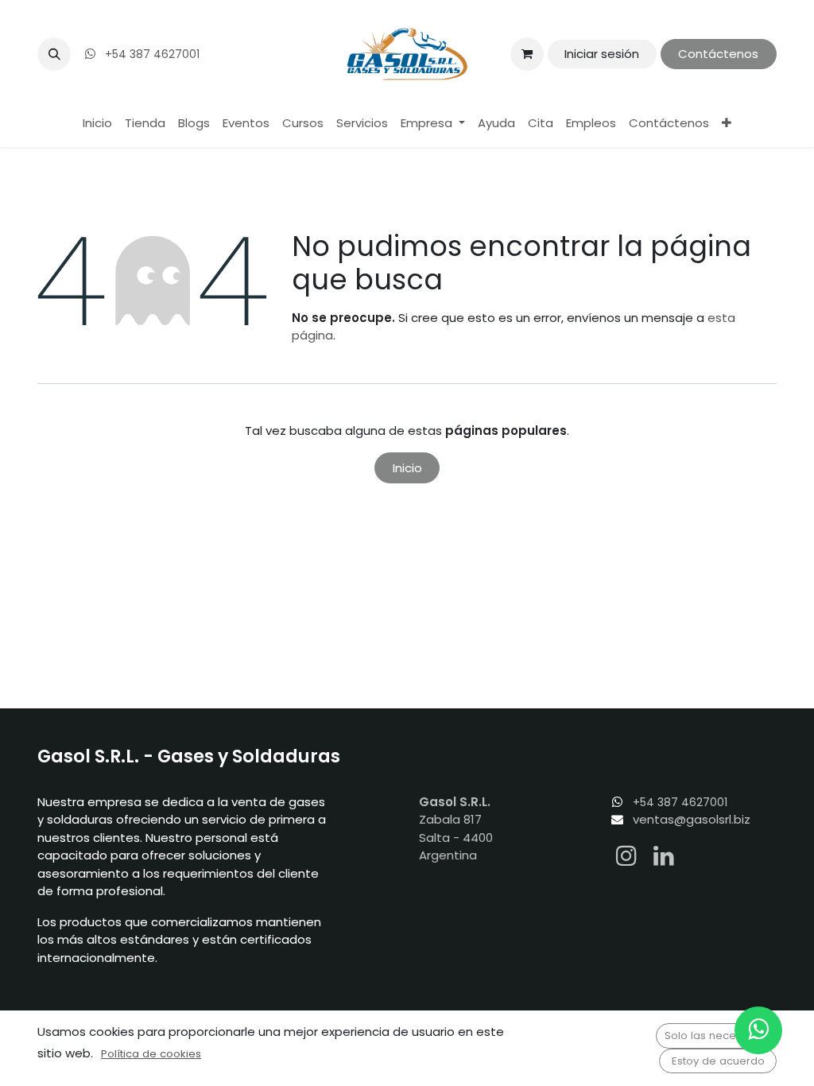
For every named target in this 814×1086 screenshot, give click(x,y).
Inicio (407, 468)
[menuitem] (97, 123)
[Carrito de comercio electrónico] (527, 54)
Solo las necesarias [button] (716, 1035)
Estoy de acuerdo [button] (718, 1061)
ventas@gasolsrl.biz (691, 819)
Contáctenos (718, 53)
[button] (54, 54)
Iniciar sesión (601, 53)
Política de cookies (151, 1053)
